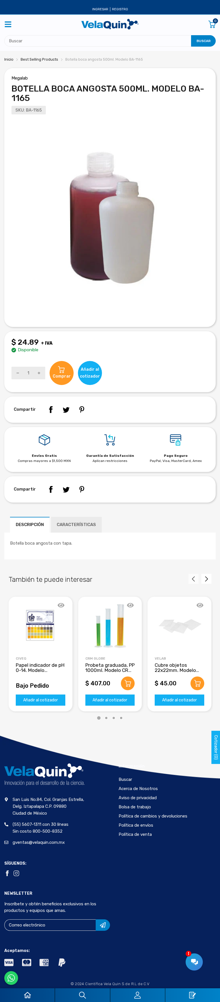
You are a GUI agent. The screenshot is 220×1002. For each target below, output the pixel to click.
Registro (120, 9)
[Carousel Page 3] (113, 718)
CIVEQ (21, 658)
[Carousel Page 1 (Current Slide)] (99, 718)
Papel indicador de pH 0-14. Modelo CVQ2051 (40, 670)
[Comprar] (128, 683)
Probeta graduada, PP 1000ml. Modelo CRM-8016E (110, 670)
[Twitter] (66, 409)
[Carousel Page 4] (121, 718)
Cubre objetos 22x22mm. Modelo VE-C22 (175, 670)
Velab (160, 658)
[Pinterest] (82, 409)
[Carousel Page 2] (106, 718)
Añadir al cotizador (40, 700)
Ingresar (100, 9)
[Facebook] (51, 409)
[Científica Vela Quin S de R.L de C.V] (110, 24)
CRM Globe (95, 658)
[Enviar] (103, 925)
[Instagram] (16, 873)
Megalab (19, 78)
